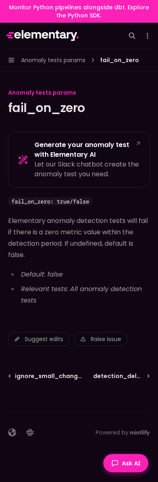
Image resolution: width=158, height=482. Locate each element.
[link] (79, 160)
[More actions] (147, 35)
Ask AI (131, 463)
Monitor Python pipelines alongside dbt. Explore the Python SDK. (79, 11)
